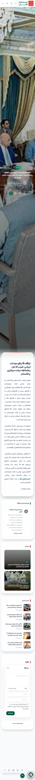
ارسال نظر (10, 713)
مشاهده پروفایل (18, 533)
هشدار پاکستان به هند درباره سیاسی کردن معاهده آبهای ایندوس (15, 645)
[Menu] (3, 3)
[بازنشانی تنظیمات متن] (13, 770)
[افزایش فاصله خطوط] (17, 770)
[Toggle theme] (11, 3)
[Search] (16, 3)
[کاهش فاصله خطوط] (9, 770)
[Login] (7, 3)
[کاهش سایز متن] (5, 770)
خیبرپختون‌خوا (25, 479)
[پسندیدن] (24, 193)
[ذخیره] (20, 193)
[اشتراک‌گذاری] (15, 193)
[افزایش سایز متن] (22, 770)
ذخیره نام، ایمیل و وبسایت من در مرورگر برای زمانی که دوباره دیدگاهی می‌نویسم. (18, 706)
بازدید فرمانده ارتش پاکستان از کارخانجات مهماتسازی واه (14, 616)
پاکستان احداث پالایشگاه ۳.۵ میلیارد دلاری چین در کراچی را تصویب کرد (14, 635)
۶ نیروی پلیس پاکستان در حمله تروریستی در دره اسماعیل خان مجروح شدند (14, 607)
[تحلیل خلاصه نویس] (10, 193)
